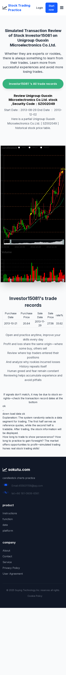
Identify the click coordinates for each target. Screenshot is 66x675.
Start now (51, 7)
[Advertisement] (33, 641)
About (6, 550)
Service (7, 562)
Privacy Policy (11, 567)
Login (39, 7)
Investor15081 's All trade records (33, 83)
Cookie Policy (35, 596)
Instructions (10, 513)
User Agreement (13, 573)
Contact (7, 556)
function (8, 519)
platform (8, 530)
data (5, 524)
